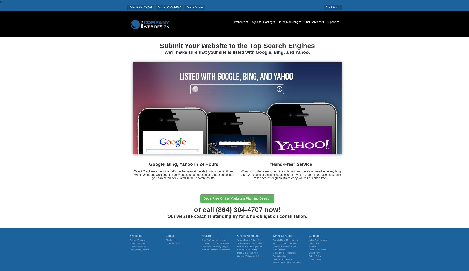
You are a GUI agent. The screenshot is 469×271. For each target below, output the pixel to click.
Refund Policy (315, 256)
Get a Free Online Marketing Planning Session (237, 198)
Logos (254, 22)
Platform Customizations (284, 259)
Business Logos (173, 243)
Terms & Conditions (317, 250)
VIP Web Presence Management (216, 250)
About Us (313, 246)
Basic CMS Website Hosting (214, 240)
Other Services (312, 22)
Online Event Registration (284, 253)
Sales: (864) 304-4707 (141, 7)
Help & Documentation (318, 240)
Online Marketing (288, 22)
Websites (239, 22)
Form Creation (279, 256)
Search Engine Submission (249, 240)
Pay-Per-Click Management (249, 246)
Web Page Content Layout (284, 243)
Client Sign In (332, 7)
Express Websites (138, 243)
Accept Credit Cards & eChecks (287, 262)
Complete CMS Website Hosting (216, 243)
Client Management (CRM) (285, 246)
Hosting (267, 22)
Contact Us (314, 243)
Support (331, 22)
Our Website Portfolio (139, 250)
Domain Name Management (285, 240)
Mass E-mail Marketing (247, 253)
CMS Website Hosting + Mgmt (215, 246)
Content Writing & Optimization (250, 256)
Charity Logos (172, 240)
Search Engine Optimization (249, 243)
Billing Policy (314, 253)
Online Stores (279, 250)
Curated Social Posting (247, 250)
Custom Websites (138, 246)
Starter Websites (137, 240)
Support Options (195, 7)
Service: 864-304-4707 (169, 7)
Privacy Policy (315, 259)
